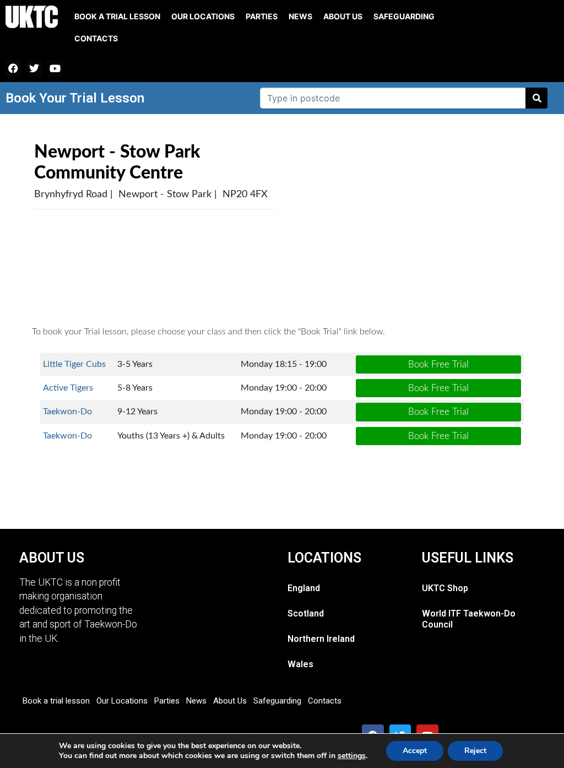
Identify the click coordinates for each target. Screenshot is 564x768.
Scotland (306, 613)
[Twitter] (34, 69)
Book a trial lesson (117, 16)
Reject (475, 750)
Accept (415, 750)
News (300, 16)
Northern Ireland (321, 639)
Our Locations (203, 16)
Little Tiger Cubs (74, 364)
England (304, 588)
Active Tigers (68, 387)
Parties (262, 16)
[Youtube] (55, 69)
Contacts (96, 38)
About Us (342, 16)
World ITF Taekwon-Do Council (469, 619)
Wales (300, 664)
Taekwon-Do (67, 411)
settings (352, 756)
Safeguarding (404, 16)
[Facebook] (13, 69)
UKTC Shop (445, 588)
